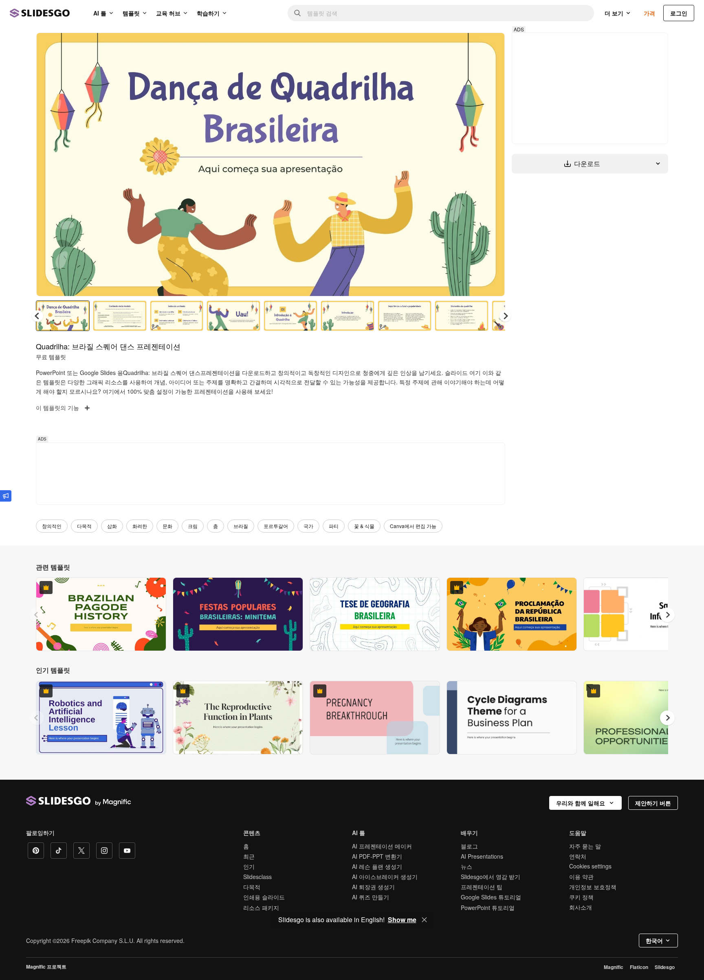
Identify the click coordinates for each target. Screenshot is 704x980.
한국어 (654, 940)
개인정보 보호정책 (592, 887)
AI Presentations (482, 856)
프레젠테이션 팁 (481, 887)
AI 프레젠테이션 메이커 (382, 846)
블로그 (469, 846)
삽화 (112, 525)
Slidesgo (665, 967)
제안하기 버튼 (653, 803)
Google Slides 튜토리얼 (491, 897)
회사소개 (580, 907)
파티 (334, 525)
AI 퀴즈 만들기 (370, 897)
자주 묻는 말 (585, 846)
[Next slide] (492, 164)
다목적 (84, 525)
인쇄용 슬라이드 (264, 897)
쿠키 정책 (581, 897)
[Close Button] (424, 919)
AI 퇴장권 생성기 (373, 887)
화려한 (139, 525)
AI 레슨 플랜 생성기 (377, 866)
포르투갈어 (276, 525)
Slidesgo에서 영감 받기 (490, 876)
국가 (308, 525)
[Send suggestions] (5, 496)
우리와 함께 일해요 (580, 803)
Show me (402, 919)
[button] (505, 316)
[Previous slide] (36, 614)
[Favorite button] (470, 45)
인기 (249, 866)
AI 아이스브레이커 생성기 (385, 876)
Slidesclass (257, 876)
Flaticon (639, 967)
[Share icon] (491, 45)
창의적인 (52, 525)
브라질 (240, 525)
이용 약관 (581, 876)
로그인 (678, 13)
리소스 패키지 (261, 907)
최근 (249, 856)
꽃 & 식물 (364, 525)
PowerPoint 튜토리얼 (488, 907)
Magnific (613, 967)
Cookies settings (590, 866)
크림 (193, 525)
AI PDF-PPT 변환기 (377, 856)
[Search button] (297, 13)
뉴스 (466, 866)
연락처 (577, 856)
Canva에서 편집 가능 (413, 525)
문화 (167, 525)
